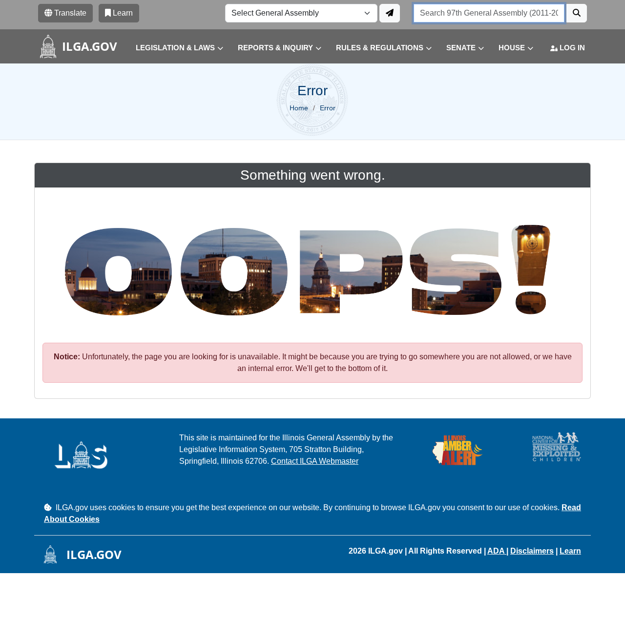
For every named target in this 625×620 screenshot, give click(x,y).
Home (299, 108)
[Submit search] (576, 13)
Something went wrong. (312, 175)
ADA (496, 551)
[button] (172, 48)
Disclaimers (532, 551)
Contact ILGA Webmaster (314, 461)
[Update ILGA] (389, 13)
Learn (570, 551)
